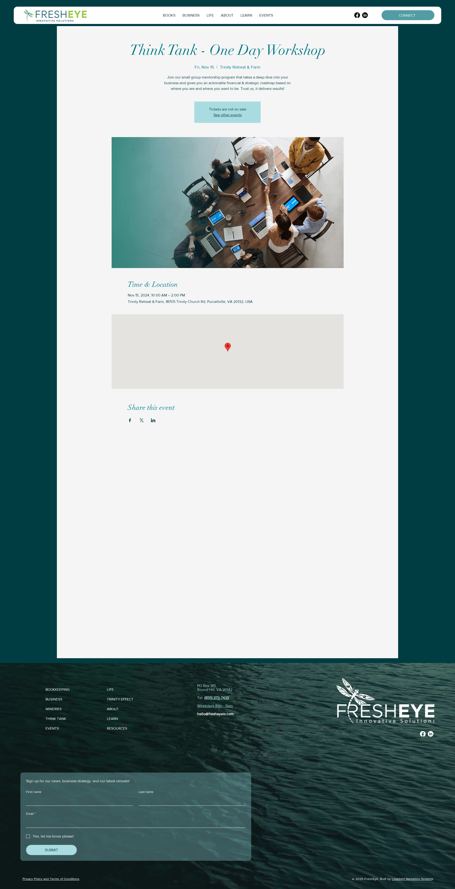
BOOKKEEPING (58, 689)
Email (31, 813)
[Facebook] (357, 15)
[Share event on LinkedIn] (153, 420)
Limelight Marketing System (412, 879)
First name (33, 792)
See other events (228, 115)
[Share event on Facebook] (130, 420)
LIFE (110, 689)
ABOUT (113, 709)
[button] (169, 15)
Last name (146, 792)
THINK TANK (56, 719)
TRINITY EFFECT (120, 699)
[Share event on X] (141, 420)
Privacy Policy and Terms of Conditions (51, 879)
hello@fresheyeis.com (215, 714)
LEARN (112, 719)
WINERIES (54, 709)
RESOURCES (117, 728)
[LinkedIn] (365, 15)
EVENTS (52, 728)
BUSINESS (54, 699)
